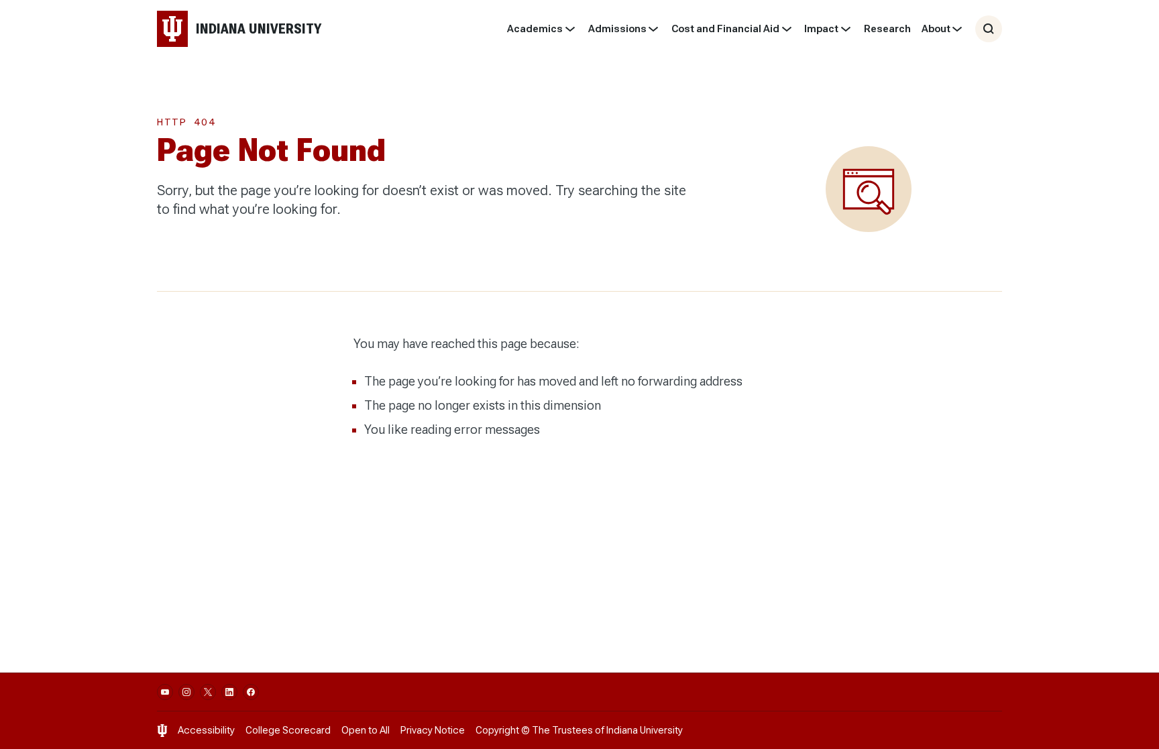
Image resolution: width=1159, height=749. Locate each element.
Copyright (497, 730)
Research (887, 28)
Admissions (617, 28)
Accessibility (206, 730)
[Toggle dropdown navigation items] (570, 29)
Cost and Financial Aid (725, 28)
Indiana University (644, 730)
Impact (821, 28)
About (936, 28)
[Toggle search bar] (988, 28)
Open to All (365, 730)
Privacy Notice (432, 730)
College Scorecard (288, 730)
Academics (535, 28)
